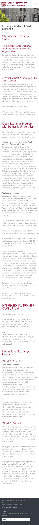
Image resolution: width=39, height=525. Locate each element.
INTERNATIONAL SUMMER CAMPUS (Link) (18, 307)
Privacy (4, 511)
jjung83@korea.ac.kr (9, 288)
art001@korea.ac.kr (11, 507)
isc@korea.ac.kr (7, 344)
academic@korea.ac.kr (9, 298)
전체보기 (36, 4)
